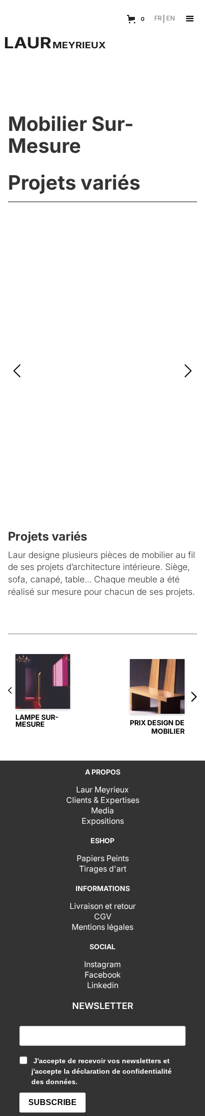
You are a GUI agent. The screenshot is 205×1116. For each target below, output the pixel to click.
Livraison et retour (103, 906)
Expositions (103, 821)
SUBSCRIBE (52, 1102)
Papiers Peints (103, 858)
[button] (136, 19)
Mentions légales (102, 927)
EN (170, 18)
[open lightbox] (102, 371)
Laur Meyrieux (102, 789)
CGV (102, 916)
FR (158, 18)
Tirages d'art (102, 869)
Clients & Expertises (102, 800)
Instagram (102, 964)
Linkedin (102, 985)
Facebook (103, 975)
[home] (52, 37)
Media (102, 810)
